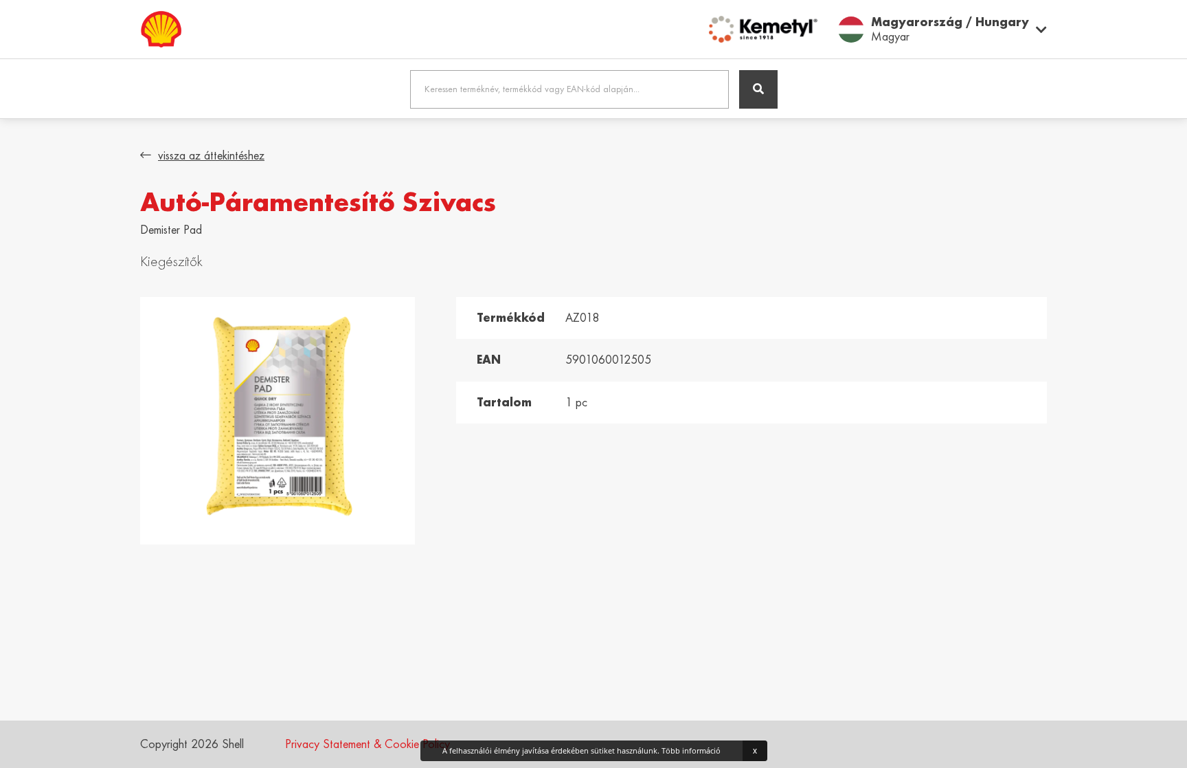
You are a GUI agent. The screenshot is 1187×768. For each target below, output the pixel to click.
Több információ (691, 750)
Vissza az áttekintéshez (211, 155)
